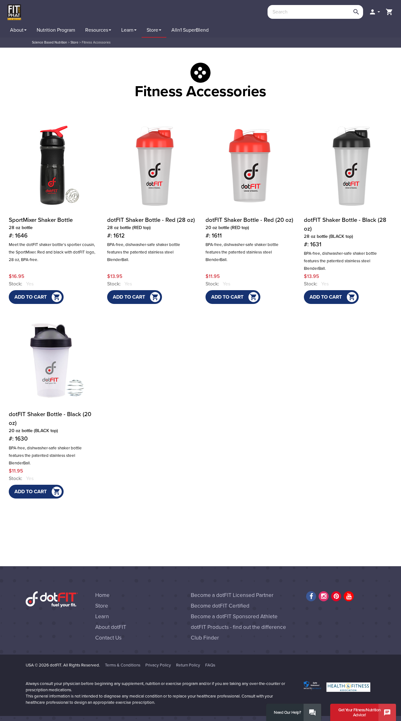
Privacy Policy (158, 665)
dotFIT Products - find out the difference (238, 627)
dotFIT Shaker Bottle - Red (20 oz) (249, 228)
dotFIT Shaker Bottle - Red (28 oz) (151, 228)
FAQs (210, 665)
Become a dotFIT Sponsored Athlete (234, 616)
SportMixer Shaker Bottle (41, 228)
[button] (374, 12)
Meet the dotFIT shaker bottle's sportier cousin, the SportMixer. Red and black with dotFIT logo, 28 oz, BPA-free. (52, 252)
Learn (102, 616)
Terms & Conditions (122, 665)
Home (102, 595)
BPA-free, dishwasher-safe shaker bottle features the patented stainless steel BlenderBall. (143, 252)
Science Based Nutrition (49, 42)
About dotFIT (110, 627)
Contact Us (108, 638)
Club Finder (205, 638)
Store (74, 42)
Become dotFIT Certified (220, 606)
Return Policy (188, 665)
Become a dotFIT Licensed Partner (232, 595)
